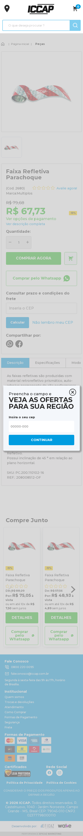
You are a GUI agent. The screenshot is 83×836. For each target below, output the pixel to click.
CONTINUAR (41, 440)
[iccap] (41, 9)
